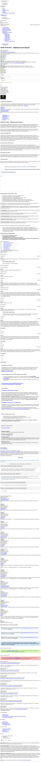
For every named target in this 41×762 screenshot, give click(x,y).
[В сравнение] (7, 505)
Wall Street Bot (3, 56)
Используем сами (23, 460)
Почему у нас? (5, 714)
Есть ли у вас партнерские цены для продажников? (13, 482)
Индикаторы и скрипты (7, 30)
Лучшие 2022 (7, 37)
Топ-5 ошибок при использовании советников (8, 693)
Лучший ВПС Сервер (6, 724)
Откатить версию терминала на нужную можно (12, 384)
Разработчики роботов (7, 728)
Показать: (2, 252)
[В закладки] (15, 52)
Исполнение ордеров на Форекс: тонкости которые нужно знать (12, 678)
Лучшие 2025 (7, 34)
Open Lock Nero (3, 537)
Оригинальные (29, 460)
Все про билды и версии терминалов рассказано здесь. (13, 383)
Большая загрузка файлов (7, 32)
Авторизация (5, 4)
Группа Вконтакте (17, 657)
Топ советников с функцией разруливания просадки (9, 663)
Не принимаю (3, 710)
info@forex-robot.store (27, 760)
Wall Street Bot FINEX (4, 111)
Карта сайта (5, 730)
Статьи (4, 9)
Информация (3, 6)
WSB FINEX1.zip (6, 247)
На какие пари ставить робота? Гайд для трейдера (9, 670)
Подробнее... (26, 105)
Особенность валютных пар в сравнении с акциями (9, 451)
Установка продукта (6, 118)
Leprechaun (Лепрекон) (4, 586)
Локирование (16, 460)
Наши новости (5, 722)
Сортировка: (2, 250)
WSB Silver (2, 108)
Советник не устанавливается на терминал (9, 390)
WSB (38, 460)
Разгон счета (2, 460)
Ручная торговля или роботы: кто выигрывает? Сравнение (11, 686)
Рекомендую (7, 40)
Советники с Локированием (10, 41)
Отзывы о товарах (6, 10)
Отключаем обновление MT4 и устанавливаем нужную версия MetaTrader (14, 408)
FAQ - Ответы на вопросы (7, 717)
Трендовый (7, 460)
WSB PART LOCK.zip (7, 243)
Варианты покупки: (4, 567)
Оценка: (1, 251)
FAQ (3, 8)
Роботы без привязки (6, 29)
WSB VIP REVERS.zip (7, 245)
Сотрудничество (6, 715)
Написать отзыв (3, 362)
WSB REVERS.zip (6, 246)
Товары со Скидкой (6, 729)
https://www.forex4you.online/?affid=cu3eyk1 (28, 637)
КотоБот (1, 564)
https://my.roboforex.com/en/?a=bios (27, 627)
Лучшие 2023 (7, 36)
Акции (4, 11)
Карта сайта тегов (6, 731)
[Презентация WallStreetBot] (14, 191)
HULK (1, 615)
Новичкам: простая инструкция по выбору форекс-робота (11, 701)
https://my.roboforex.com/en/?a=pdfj (27, 632)
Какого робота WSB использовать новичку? (11, 466)
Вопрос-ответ (5, 117)
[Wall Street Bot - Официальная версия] (7, 52)
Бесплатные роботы (6, 28)
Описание (4, 114)
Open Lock (2, 527)
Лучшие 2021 (7, 38)
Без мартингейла (8, 39)
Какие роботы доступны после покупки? (10, 473)
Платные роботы (6, 27)
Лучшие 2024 (7, 35)
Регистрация (5, 3)
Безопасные (12, 460)
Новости (4, 119)
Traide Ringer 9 (3, 576)
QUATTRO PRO (3, 554)
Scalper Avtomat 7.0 (3, 606)
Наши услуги (5, 31)
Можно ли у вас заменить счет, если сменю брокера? (13, 488)
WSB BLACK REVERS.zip (8, 242)
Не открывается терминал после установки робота (11, 402)
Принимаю (8, 710)
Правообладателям (6, 723)
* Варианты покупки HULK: (5, 617)
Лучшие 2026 (5, 33)
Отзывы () (5, 116)
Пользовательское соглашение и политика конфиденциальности (14, 716)
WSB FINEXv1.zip (6, 249)
